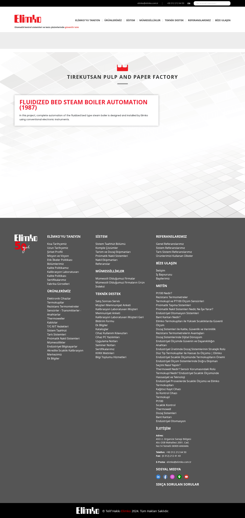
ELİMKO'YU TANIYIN (87, 20)
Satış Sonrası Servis (108, 301)
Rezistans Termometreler (63, 306)
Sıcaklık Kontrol (166, 405)
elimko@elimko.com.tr (179, 462)
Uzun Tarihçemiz (57, 248)
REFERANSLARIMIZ (199, 20)
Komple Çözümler (107, 248)
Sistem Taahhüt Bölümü (111, 244)
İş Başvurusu (164, 274)
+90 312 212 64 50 (176, 452)
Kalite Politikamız (58, 268)
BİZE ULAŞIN (222, 20)
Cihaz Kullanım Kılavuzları (112, 333)
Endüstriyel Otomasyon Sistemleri (177, 313)
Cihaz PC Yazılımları (108, 337)
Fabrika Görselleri (58, 284)
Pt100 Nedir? (164, 293)
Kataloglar (102, 329)
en (189, 3)
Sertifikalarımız (56, 280)
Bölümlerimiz (55, 264)
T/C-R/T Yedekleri (57, 326)
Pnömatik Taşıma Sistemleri (173, 305)
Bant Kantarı (164, 417)
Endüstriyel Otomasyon (171, 421)
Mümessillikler (56, 342)
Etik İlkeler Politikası (59, 260)
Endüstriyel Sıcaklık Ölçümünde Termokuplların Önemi (190, 357)
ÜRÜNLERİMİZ (113, 20)
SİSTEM (130, 20)
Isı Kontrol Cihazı (166, 393)
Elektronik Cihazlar (59, 298)
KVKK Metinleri (105, 353)
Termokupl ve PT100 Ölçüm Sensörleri (180, 301)
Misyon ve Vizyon (58, 256)
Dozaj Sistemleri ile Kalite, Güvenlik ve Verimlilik (186, 329)
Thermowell (163, 409)
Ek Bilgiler (53, 358)
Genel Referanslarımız (170, 244)
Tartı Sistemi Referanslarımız (174, 252)
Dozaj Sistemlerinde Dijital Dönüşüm (179, 337)
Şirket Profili (55, 252)
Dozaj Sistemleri (166, 413)
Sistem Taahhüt (57, 330)
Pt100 (159, 401)
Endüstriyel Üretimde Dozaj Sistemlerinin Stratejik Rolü (190, 349)
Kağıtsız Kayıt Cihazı (168, 389)
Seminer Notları (105, 345)
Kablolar (52, 322)
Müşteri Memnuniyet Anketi (113, 305)
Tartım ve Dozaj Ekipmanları (113, 252)
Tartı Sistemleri (56, 334)
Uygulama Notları (107, 341)
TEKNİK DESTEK (174, 20)
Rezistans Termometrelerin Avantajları (180, 333)
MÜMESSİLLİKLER (149, 20)
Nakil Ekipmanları (107, 260)
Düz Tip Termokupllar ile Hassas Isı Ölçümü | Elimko (189, 353)
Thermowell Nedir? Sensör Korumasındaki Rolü (186, 369)
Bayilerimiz (163, 278)
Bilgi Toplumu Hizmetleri (111, 357)
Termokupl (163, 397)
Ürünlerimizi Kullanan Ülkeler (174, 256)
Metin (161, 285)
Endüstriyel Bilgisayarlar (62, 346)
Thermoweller (56, 318)
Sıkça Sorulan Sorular (177, 484)
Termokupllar (55, 302)
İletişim (160, 270)
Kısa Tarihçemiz (57, 244)
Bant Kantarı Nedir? (168, 317)
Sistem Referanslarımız (170, 248)
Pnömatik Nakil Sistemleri (63, 338)
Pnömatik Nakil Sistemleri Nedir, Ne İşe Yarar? (184, 309)
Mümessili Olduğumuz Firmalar (115, 278)
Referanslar (103, 264)
